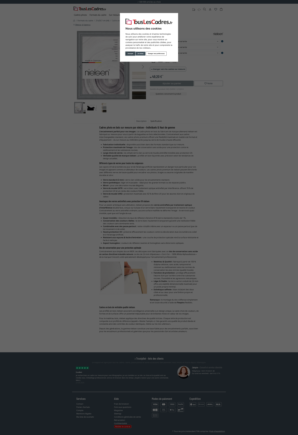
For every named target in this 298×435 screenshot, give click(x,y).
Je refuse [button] (140, 53)
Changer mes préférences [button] (156, 53)
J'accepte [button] (130, 53)
